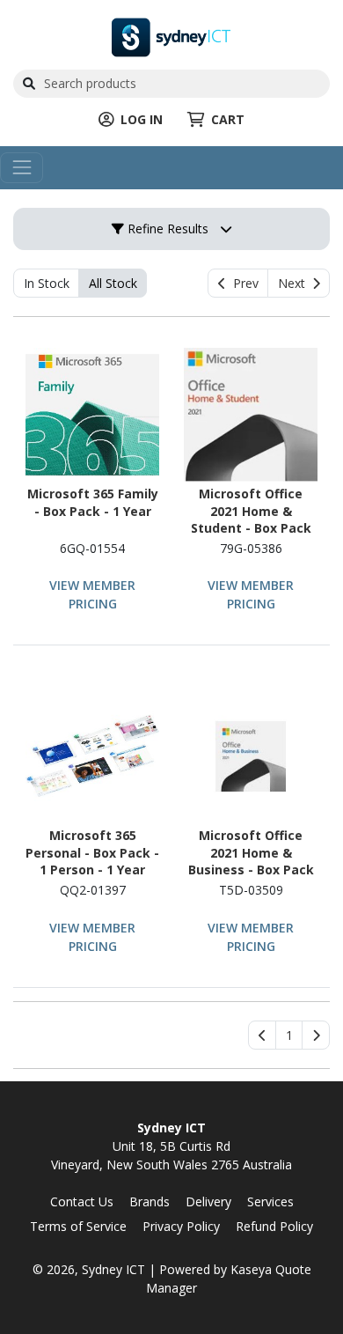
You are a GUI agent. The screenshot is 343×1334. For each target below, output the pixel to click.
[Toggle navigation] (21, 167)
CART (227, 119)
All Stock (113, 283)
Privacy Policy (181, 1226)
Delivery (208, 1201)
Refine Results (166, 228)
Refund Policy (274, 1226)
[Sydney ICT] (171, 35)
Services (270, 1201)
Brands (149, 1201)
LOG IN (141, 119)
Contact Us (81, 1201)
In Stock (46, 283)
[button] (289, 1035)
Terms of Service (78, 1226)
